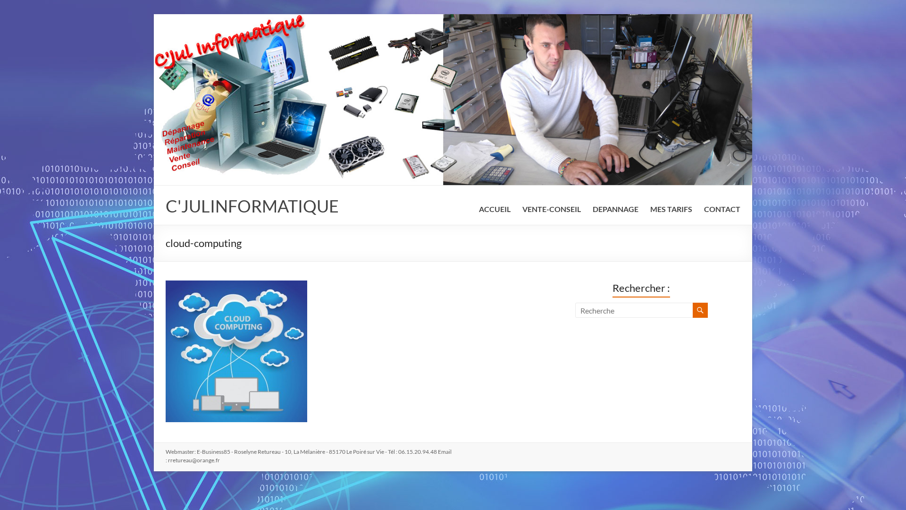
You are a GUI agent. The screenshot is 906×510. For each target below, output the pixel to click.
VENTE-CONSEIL (551, 208)
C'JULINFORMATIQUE (252, 206)
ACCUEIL (495, 208)
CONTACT (722, 208)
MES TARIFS (671, 208)
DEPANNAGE (615, 208)
